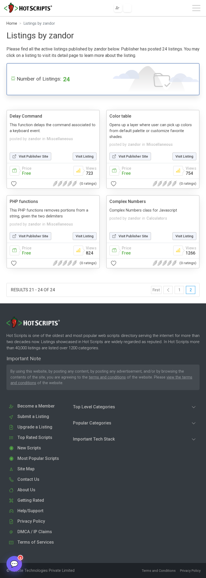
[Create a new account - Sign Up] (118, 8)
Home (11, 23)
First (156, 290)
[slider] (65, 184)
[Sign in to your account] (127, 8)
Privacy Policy (190, 571)
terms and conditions (107, 377)
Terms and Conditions (159, 571)
